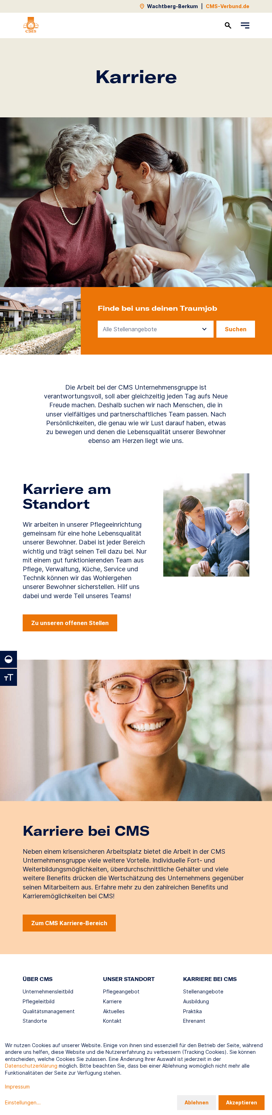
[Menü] (245, 25)
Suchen (235, 329)
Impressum (17, 1087)
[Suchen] (228, 25)
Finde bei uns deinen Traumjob (157, 308)
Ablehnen (197, 1102)
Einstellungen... (23, 1102)
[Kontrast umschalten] (8, 659)
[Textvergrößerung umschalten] (8, 677)
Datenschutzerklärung (31, 1066)
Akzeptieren (241, 1102)
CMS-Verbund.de (227, 6)
